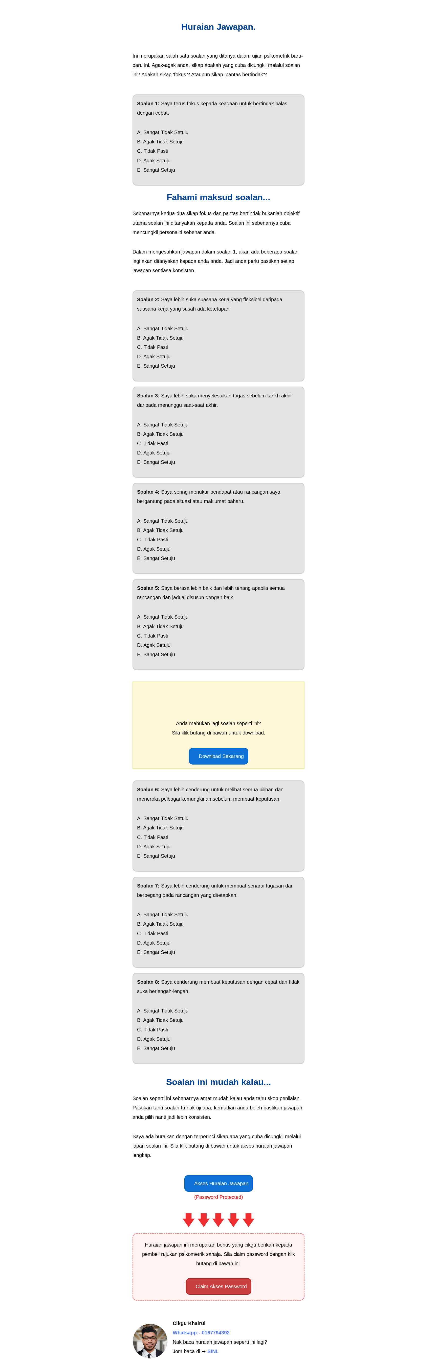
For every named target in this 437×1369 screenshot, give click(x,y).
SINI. (213, 1351)
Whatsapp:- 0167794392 (201, 1332)
